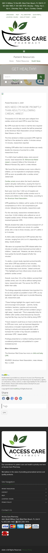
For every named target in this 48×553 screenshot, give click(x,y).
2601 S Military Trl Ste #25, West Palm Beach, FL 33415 (22, 3)
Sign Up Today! (25, 17)
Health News (13, 82)
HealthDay (16, 389)
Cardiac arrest (10, 181)
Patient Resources (22, 61)
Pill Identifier (26, 14)
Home (11, 61)
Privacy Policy (7, 502)
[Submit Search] (41, 77)
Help (17, 14)
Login (34, 17)
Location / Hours (12, 17)
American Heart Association (17, 198)
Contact (5, 492)
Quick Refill (37, 14)
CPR (4, 413)
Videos (26, 82)
